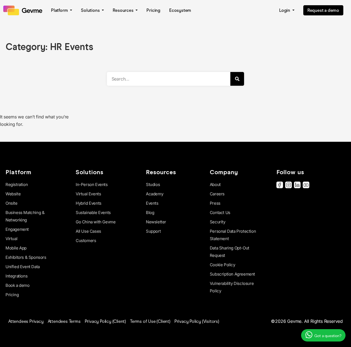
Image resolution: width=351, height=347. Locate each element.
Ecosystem (180, 10)
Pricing (153, 10)
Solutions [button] (91, 10)
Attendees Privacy (26, 321)
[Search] (237, 79)
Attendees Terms (64, 321)
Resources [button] (123, 10)
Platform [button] (60, 10)
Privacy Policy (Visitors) (196, 321)
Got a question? (327, 336)
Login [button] (285, 10)
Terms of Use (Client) (150, 321)
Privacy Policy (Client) (105, 321)
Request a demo (323, 10)
